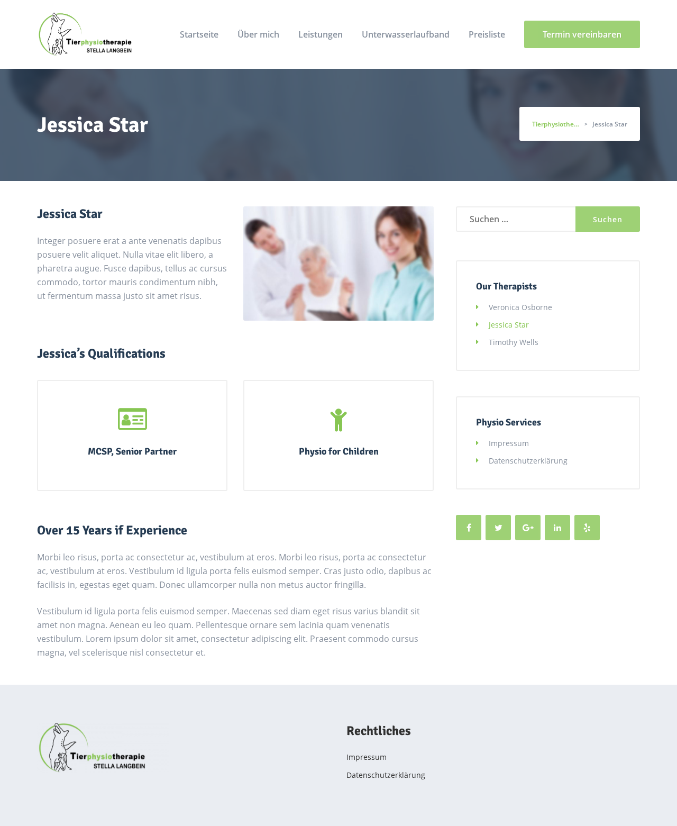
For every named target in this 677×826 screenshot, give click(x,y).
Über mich (258, 34)
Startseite (199, 34)
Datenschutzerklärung (528, 461)
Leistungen (320, 34)
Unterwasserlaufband (406, 34)
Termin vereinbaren (582, 34)
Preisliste (487, 34)
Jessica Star (509, 325)
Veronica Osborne (520, 307)
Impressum (509, 443)
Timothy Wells (513, 342)
